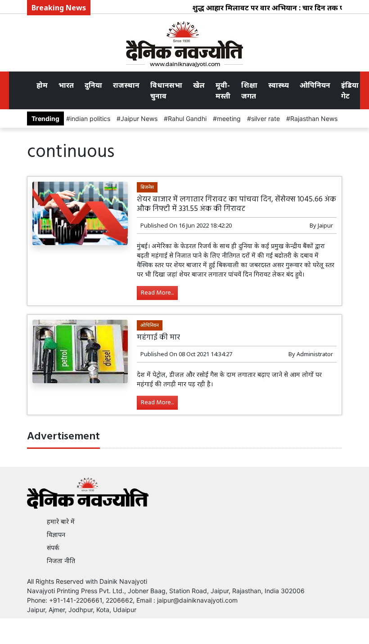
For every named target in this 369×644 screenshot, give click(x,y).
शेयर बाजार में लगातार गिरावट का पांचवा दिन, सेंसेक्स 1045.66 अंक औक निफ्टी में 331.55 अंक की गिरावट (236, 204)
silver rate (265, 118)
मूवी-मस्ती (223, 90)
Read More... (157, 293)
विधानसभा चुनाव (166, 90)
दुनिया (93, 85)
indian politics (90, 118)
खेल (199, 85)
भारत (66, 85)
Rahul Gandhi (187, 118)
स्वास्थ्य (278, 85)
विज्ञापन (56, 534)
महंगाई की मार (158, 337)
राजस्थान (126, 85)
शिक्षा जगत (249, 90)
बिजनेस (147, 186)
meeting (229, 118)
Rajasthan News (314, 118)
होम (42, 85)
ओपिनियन (315, 85)
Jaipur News (139, 118)
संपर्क (53, 547)
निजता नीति (61, 560)
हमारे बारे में (61, 521)
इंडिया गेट (350, 90)
